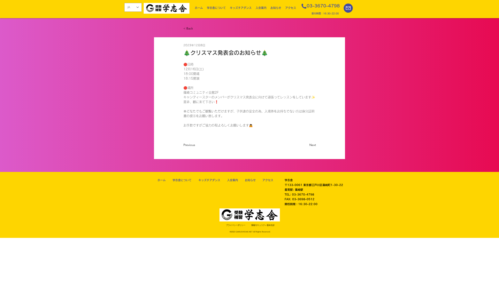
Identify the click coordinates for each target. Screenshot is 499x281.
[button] (216, 7)
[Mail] (348, 8)
